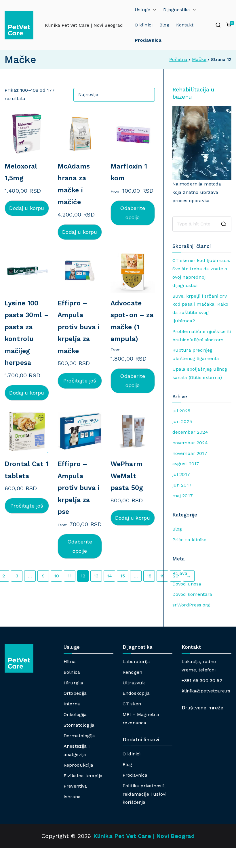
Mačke (199, 59)
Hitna (70, 661)
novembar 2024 (190, 442)
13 (96, 576)
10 (56, 576)
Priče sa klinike (189, 539)
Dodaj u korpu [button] (26, 208)
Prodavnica (135, 775)
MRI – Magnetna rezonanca (141, 719)
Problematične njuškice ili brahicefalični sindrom (201, 335)
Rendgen (132, 672)
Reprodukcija (78, 765)
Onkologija (75, 714)
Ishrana (72, 796)
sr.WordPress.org (191, 605)
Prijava (179, 573)
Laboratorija (136, 661)
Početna (178, 59)
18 (149, 576)
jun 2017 (182, 485)
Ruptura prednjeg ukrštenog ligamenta (195, 354)
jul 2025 (181, 411)
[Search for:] (202, 224)
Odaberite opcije (132, 212)
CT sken (132, 704)
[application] (201, 143)
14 (109, 576)
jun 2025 (182, 421)
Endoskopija (136, 693)
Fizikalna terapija (83, 775)
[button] (153, 10)
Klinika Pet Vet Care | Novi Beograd (84, 25)
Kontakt (184, 25)
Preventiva (75, 786)
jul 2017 (181, 474)
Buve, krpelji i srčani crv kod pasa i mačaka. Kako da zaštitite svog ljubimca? (200, 308)
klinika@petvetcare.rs (206, 691)
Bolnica (72, 672)
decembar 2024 (190, 432)
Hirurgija (73, 683)
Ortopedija (75, 693)
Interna (72, 704)
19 (162, 576)
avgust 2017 (185, 463)
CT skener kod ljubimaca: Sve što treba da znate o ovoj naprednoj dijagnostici (201, 273)
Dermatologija (79, 735)
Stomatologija (79, 725)
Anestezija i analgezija (77, 750)
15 (122, 576)
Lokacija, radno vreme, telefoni (199, 666)
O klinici (144, 25)
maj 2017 (182, 495)
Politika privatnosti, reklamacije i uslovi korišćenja (144, 794)
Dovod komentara (192, 594)
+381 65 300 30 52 (202, 680)
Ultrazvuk (134, 683)
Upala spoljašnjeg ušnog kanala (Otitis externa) (199, 373)
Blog (164, 25)
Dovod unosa (186, 584)
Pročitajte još (79, 381)
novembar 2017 (189, 453)
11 (70, 576)
